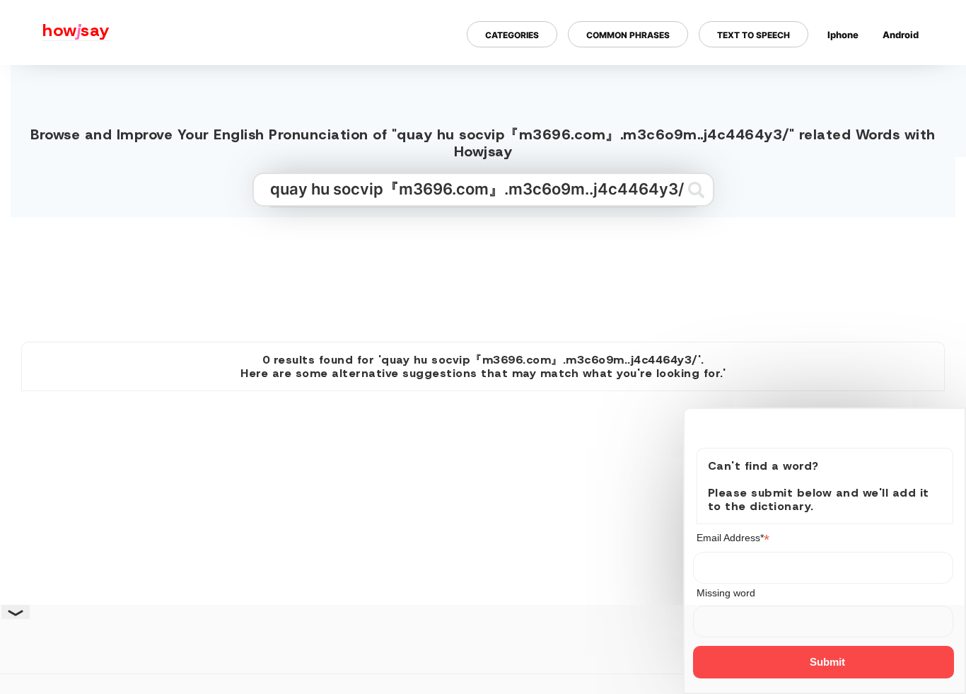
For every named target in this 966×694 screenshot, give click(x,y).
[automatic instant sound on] (905, 80)
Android (901, 34)
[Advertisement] (483, 274)
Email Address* (733, 538)
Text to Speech (753, 34)
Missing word (726, 592)
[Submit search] (696, 189)
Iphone (843, 34)
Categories (512, 34)
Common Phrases (628, 34)
